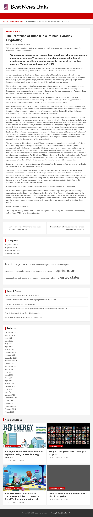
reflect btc (54, 278)
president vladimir (44, 278)
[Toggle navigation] (6, 16)
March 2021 (9, 384)
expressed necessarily (14, 271)
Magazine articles (14, 32)
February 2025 (10, 352)
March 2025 (9, 349)
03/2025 (8, 460)
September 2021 (11, 367)
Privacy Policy (56, 513)
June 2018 (9, 401)
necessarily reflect (13, 278)
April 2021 (8, 381)
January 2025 (10, 355)
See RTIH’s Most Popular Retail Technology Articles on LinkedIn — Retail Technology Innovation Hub (36, 308)
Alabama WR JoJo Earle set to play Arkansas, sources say (23, 317)
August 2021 (10, 369)
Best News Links (41, 513)
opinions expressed (30, 278)
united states (70, 277)
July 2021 (8, 372)
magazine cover (64, 271)
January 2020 (10, 395)
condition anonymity (43, 265)
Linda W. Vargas (25, 44)
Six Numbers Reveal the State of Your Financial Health (22, 295)
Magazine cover (11, 248)
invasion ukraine (30, 271)
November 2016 (11, 406)
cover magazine (64, 265)
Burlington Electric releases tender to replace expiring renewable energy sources (30, 300)
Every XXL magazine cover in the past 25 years (20, 304)
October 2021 (10, 364)
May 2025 (8, 344)
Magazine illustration (12, 251)
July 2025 (8, 338)
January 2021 (10, 386)
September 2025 (11, 332)
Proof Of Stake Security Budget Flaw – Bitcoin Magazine (22, 313)
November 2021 (11, 361)
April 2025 (8, 347)
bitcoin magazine (15, 264)
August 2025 (10, 335)
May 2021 (8, 378)
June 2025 (9, 341)
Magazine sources (12, 253)
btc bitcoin (30, 264)
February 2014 (10, 409)
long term (40, 271)
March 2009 (9, 412)
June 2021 (9, 375)
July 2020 (8, 389)
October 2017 (10, 403)
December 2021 (11, 358)
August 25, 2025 (12, 44)
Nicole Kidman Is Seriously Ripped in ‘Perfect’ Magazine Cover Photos (67, 228)
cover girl (53, 265)
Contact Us (66, 513)
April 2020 (8, 392)
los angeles (48, 271)
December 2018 (11, 398)
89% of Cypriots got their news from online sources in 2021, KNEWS (25, 228)
